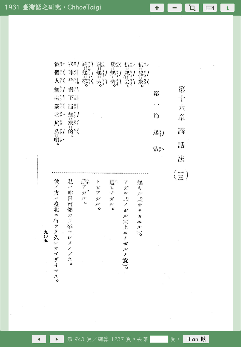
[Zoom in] (157, 7)
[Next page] (56, 339)
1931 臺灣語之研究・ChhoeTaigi (53, 7)
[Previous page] (39, 339)
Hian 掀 (196, 339)
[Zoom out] (174, 7)
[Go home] (192, 7)
